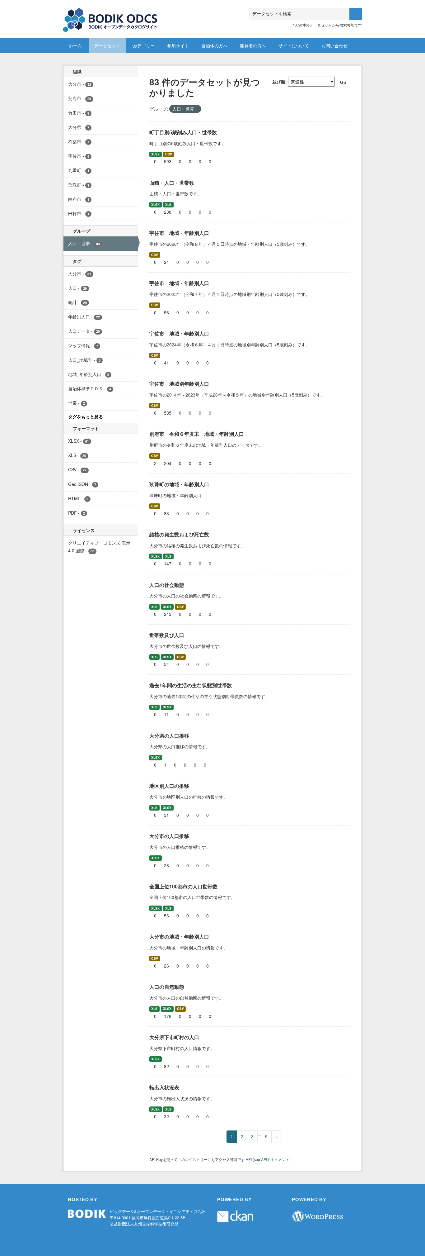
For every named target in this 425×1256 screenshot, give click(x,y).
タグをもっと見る (85, 416)
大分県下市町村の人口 (174, 1037)
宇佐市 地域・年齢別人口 (179, 232)
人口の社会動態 (166, 584)
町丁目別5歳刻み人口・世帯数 (183, 132)
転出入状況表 (164, 1087)
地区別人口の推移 (169, 785)
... (259, 1134)
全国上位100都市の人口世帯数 (183, 886)
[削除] (196, 109)
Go (343, 82)
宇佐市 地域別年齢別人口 (179, 383)
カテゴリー (144, 45)
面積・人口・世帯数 (171, 182)
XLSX (155, 154)
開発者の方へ (253, 45)
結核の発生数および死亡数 (179, 534)
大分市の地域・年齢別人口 (179, 936)
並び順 (278, 81)
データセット (107, 45)
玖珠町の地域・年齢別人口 (179, 484)
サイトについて (293, 45)
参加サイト (178, 45)
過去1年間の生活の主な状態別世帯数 (190, 685)
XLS (168, 204)
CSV (168, 154)
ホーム (75, 45)
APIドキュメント (275, 1159)
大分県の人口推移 (169, 735)
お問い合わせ (334, 45)
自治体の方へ (214, 45)
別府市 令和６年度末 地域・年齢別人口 (196, 433)
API (249, 1159)
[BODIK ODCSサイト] (110, 15)
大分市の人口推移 (169, 836)
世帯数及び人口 (166, 635)
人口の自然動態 (166, 986)
